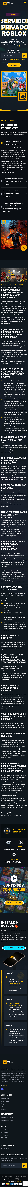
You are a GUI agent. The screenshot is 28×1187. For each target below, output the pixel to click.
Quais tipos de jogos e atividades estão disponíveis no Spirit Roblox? (12, 207)
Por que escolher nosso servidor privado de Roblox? (12, 193)
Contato (3, 1109)
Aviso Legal (4, 1135)
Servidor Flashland (6, 1149)
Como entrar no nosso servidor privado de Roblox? (12, 181)
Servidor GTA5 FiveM (7, 1117)
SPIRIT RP (18, 1181)
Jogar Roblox (5, 1101)
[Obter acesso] (24, 55)
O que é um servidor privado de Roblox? (11, 142)
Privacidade (4, 1132)
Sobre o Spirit (5, 1098)
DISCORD (17, 832)
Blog (2, 1104)
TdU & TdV (4, 1138)
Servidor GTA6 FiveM (7, 1120)
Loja (2, 1106)
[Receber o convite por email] (24, 1165)
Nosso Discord (5, 1130)
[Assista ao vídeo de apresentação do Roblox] (14, 878)
